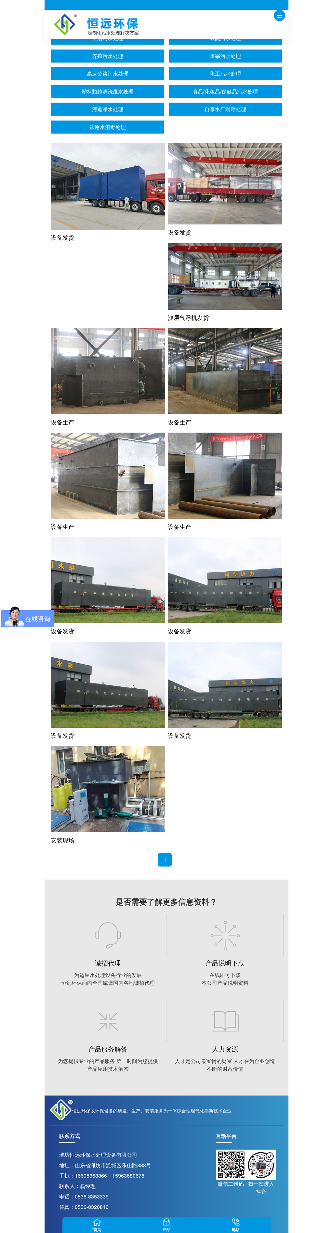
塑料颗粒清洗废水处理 (108, 91)
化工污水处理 (225, 73)
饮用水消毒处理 (107, 127)
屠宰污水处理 (225, 56)
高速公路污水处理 (107, 73)
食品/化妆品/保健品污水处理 (225, 91)
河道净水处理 (107, 109)
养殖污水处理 (107, 56)
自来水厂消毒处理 (225, 109)
